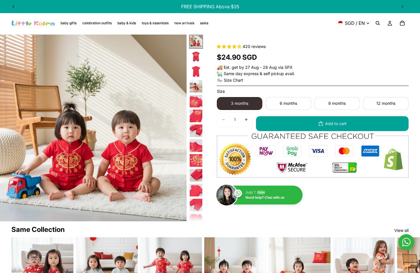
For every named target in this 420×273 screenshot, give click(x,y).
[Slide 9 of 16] (196, 160)
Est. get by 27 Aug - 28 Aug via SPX (258, 67)
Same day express (241, 73)
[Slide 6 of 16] (196, 116)
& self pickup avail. (277, 73)
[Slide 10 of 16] (196, 175)
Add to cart (336, 123)
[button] (230, 46)
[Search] (377, 23)
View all (401, 230)
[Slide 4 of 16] (196, 86)
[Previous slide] (13, 6)
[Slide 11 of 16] (196, 190)
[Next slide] (402, 6)
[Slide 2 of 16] (196, 56)
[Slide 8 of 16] (196, 145)
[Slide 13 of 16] (196, 220)
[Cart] (402, 23)
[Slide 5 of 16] (196, 101)
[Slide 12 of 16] (196, 205)
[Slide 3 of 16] (196, 71)
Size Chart (233, 80)
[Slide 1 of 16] (196, 41)
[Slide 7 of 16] (196, 131)
